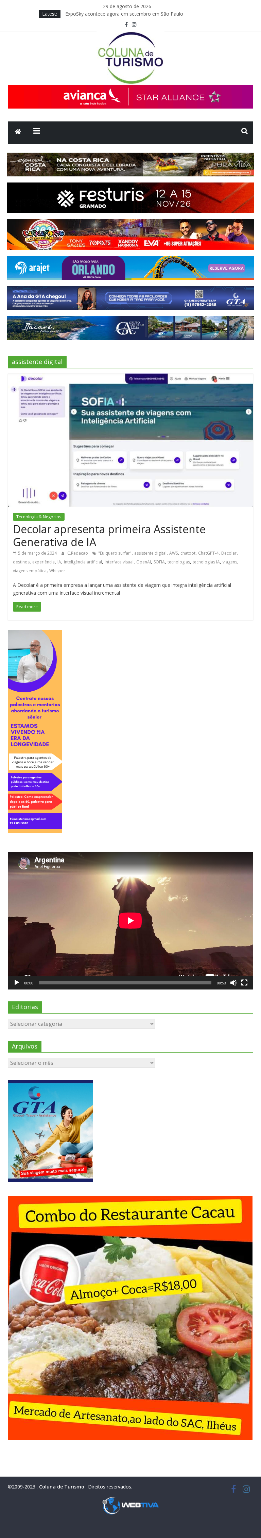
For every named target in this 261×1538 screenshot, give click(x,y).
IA (59, 562)
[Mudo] (233, 982)
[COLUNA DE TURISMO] (18, 132)
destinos (21, 562)
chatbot (187, 553)
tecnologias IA (206, 562)
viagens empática (30, 571)
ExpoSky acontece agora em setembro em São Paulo (124, 14)
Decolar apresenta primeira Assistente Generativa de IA (109, 535)
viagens (230, 562)
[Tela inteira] (244, 982)
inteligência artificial (83, 562)
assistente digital (150, 553)
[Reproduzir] (16, 982)
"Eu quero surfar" (115, 553)
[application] (130, 920)
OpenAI (143, 562)
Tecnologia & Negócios (38, 517)
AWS (173, 553)
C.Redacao (78, 553)
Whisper (57, 571)
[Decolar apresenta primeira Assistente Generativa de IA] (130, 377)
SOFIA (159, 562)
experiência (43, 562)
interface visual (119, 562)
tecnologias (179, 562)
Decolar (229, 553)
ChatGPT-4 (208, 553)
